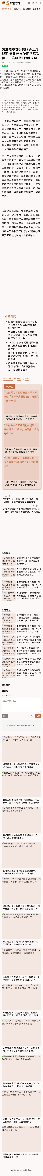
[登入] (36, 3)
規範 (4, 716)
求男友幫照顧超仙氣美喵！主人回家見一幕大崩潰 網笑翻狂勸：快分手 (23, 335)
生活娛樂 (36, 8)
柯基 (19, 378)
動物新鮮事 (7, 8)
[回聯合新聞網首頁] (5, 3)
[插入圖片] (32, 716)
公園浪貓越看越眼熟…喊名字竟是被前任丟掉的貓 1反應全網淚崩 (22, 324)
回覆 (38, 716)
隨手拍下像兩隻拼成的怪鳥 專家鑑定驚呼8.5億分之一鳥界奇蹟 (23, 356)
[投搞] (33, 3)
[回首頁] (11, 3)
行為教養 (27, 8)
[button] (29, 3)
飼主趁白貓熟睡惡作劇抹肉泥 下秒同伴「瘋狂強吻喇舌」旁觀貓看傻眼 (22, 366)
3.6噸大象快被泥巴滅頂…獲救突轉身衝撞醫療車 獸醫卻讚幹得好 (23, 345)
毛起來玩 (17, 8)
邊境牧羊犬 (8, 378)
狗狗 (27, 378)
